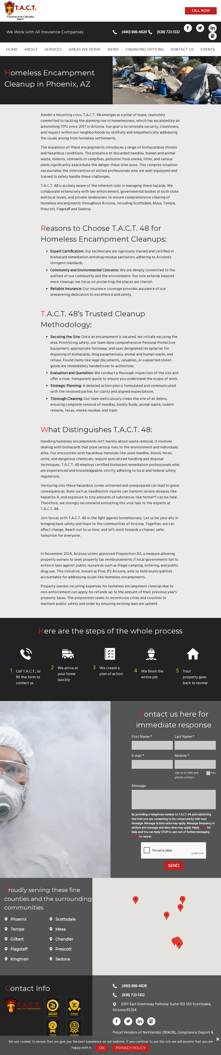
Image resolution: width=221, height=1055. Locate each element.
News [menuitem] (113, 49)
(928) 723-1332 (168, 32)
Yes (213, 773)
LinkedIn (212, 28)
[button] (179, 945)
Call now (201, 11)
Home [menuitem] (12, 49)
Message (139, 786)
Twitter (200, 28)
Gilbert (16, 939)
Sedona (62, 959)
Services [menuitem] (53, 49)
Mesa (60, 929)
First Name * (142, 737)
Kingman (19, 959)
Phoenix (18, 919)
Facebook (188, 28)
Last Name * (184, 737)
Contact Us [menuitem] (182, 49)
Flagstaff (18, 949)
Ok (101, 1048)
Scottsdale (65, 919)
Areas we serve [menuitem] (85, 49)
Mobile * (182, 756)
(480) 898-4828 (133, 32)
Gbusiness (212, 36)
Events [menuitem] (207, 49)
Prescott (63, 949)
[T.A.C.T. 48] (20, 8)
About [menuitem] (31, 49)
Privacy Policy (131, 1048)
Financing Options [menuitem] (145, 49)
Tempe (16, 929)
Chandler (63, 939)
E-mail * (138, 756)
